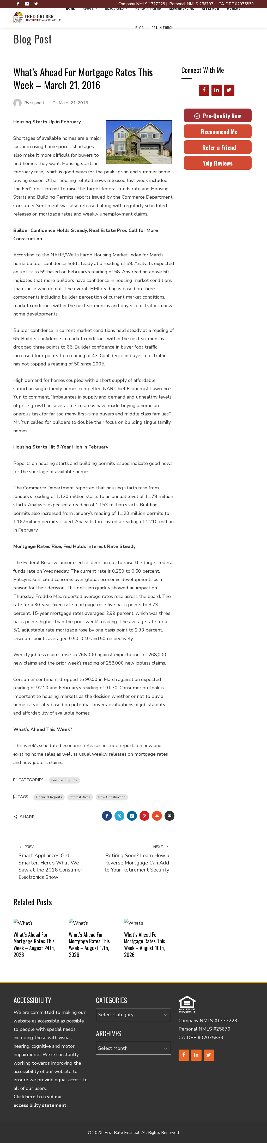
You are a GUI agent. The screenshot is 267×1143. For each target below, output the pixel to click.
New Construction (111, 797)
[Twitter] (229, 90)
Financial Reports (64, 780)
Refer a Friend (217, 147)
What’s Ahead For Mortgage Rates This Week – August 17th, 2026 (89, 944)
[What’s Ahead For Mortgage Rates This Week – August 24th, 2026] (23, 923)
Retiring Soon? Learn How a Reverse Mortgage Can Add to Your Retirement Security (136, 859)
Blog (139, 27)
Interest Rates (80, 797)
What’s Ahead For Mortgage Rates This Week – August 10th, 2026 (144, 944)
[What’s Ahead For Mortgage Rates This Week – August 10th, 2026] (133, 923)
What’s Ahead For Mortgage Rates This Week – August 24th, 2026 (34, 944)
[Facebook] (204, 90)
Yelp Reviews (218, 163)
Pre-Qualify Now (220, 115)
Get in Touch (162, 27)
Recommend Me (217, 131)
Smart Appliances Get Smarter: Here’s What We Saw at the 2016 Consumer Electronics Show (50, 862)
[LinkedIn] (216, 90)
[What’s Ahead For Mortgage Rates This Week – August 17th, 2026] (78, 923)
